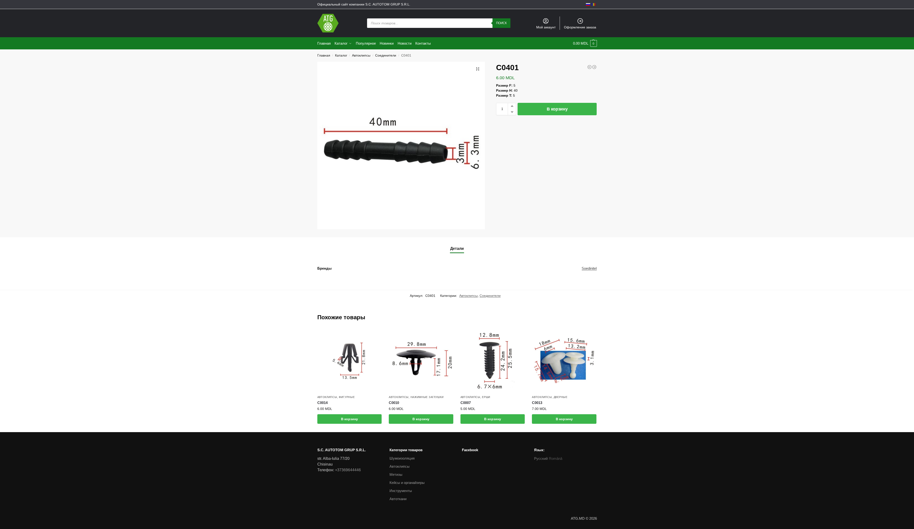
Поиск (501, 23)
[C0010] (421, 360)
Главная (323, 55)
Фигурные (347, 397)
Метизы (395, 474)
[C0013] (564, 360)
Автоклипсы (361, 55)
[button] (512, 106)
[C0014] (349, 360)
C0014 (322, 403)
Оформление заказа (580, 27)
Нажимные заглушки (427, 397)
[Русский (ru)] (588, 4)
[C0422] (594, 67)
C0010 (394, 403)
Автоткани (397, 499)
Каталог (341, 55)
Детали (457, 248)
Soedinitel (589, 268)
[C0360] (589, 67)
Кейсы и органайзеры (407, 483)
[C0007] (492, 360)
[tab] (457, 248)
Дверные (561, 397)
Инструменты (400, 491)
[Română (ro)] (593, 4)
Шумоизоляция (402, 458)
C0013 (537, 403)
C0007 (465, 403)
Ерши (486, 397)
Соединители (385, 55)
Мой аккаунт (546, 27)
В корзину (557, 109)
